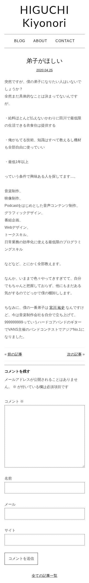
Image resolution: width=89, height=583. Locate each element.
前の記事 (15, 354)
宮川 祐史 (57, 307)
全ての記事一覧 (44, 576)
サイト (10, 530)
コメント (14, 401)
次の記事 (74, 354)
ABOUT (40, 41)
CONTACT (65, 41)
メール (10, 504)
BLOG (19, 41)
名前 (8, 478)
